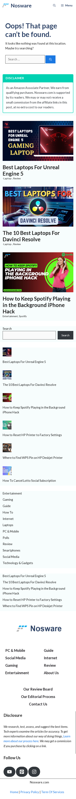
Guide (7, 506)
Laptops (8, 525)
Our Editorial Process (38, 696)
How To (8, 512)
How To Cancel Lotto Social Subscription (29, 480)
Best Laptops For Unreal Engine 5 (24, 362)
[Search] (50, 59)
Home (14, 792)
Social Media (11, 557)
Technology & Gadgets (18, 563)
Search (7, 328)
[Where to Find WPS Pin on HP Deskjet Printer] (7, 450)
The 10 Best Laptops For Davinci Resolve (31, 236)
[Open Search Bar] (54, 5)
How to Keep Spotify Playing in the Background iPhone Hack (36, 304)
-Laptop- (7, 178)
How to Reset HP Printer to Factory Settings (32, 435)
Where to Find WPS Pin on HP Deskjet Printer (33, 458)
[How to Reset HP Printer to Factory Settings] (7, 427)
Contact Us (38, 704)
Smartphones (11, 550)
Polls (6, 538)
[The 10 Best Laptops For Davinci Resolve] (38, 224)
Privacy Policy (29, 792)
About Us (51, 673)
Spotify (23, 316)
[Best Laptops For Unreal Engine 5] (38, 158)
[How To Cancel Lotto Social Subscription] (7, 472)
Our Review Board (38, 689)
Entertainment (10, 316)
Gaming (8, 499)
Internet (8, 519)
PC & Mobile (11, 531)
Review (17, 178)
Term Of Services (52, 792)
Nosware (21, 5)
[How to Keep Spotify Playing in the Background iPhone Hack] (38, 290)
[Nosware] (5, 5)
